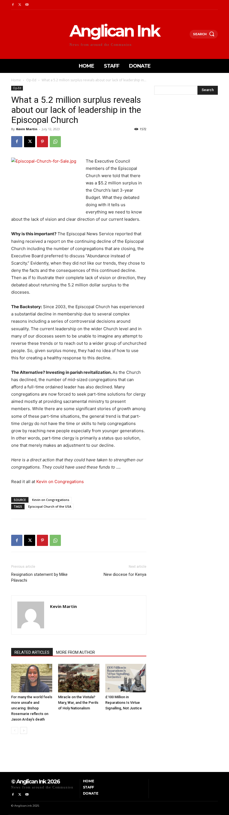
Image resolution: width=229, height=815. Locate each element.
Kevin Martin (26, 129)
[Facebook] (13, 5)
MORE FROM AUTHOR (75, 652)
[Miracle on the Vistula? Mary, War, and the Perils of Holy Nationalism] (78, 678)
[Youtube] (27, 5)
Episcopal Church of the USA (49, 506)
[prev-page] (14, 730)
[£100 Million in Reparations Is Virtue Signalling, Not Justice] (125, 678)
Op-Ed (31, 80)
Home (16, 80)
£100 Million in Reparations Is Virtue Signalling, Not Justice (123, 702)
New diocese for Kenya (125, 574)
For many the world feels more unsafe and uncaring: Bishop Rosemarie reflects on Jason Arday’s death (31, 708)
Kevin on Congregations (60, 481)
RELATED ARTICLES (32, 652)
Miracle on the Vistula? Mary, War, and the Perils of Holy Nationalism (78, 702)
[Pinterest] (42, 141)
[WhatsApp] (55, 141)
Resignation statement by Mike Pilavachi (39, 577)
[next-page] (23, 730)
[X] (20, 5)
